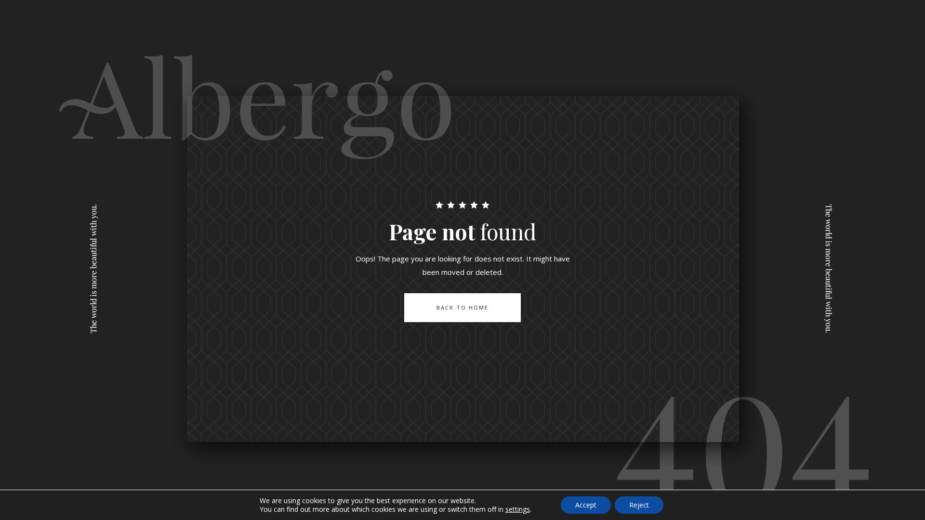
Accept (585, 504)
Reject (639, 504)
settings (517, 509)
